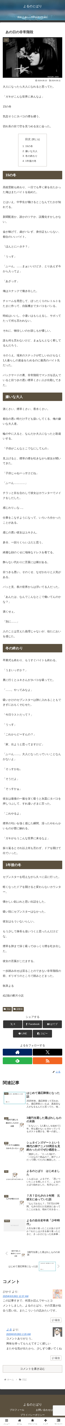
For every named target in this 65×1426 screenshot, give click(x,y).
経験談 (19, 1009)
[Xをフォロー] (47, 1052)
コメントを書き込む (32, 1368)
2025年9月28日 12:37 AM (15, 1296)
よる (9, 1329)
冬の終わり (31, 156)
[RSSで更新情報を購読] (47, 1060)
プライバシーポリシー (32, 1414)
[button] (42, 1034)
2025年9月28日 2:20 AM (18, 1334)
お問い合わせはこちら (48, 1409)
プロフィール (17, 1409)
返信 (57, 1320)
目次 (28, 139)
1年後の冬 (30, 161)
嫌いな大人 (31, 151)
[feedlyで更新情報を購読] (17, 1060)
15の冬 (29, 146)
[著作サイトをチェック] (17, 1052)
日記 (9, 1009)
